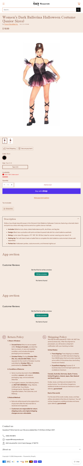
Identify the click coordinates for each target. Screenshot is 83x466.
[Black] (4, 158)
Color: (6, 154)
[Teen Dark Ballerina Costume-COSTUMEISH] (41, 84)
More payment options (41, 198)
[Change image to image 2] (10, 141)
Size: (7, 163)
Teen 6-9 (15, 167)
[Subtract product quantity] (4, 185)
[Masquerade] (41, 3)
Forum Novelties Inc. (11, 24)
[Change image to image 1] (4, 141)
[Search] (78, 10)
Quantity (5, 180)
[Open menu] (3, 4)
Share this (9, 209)
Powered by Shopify (29, 456)
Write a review (41, 274)
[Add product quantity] (11, 185)
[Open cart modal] (79, 4)
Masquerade (18, 456)
